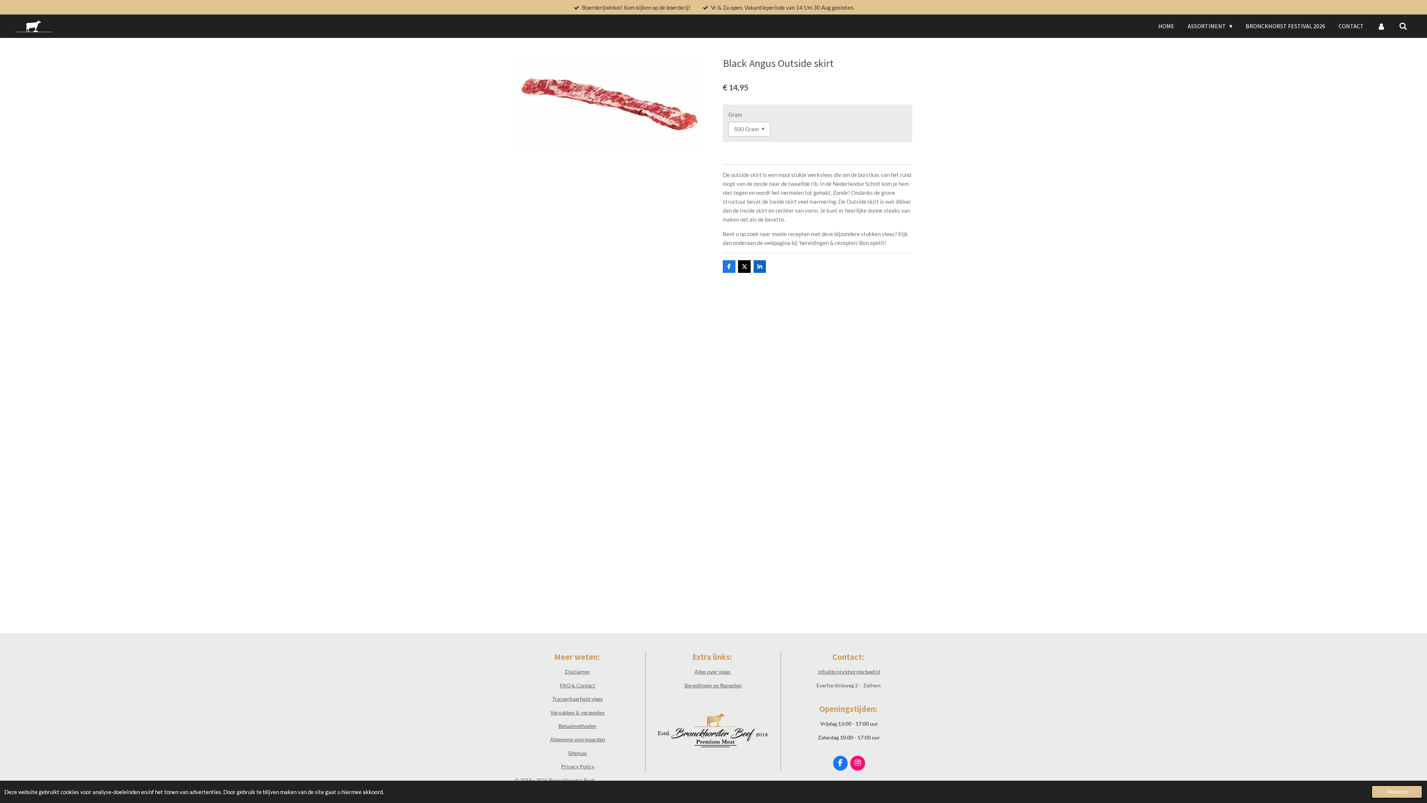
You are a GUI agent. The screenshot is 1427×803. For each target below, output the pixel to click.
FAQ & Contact (577, 685)
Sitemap (577, 753)
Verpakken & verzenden (577, 712)
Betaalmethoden (577, 726)
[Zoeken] (1403, 26)
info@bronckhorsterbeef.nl (849, 671)
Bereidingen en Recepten (713, 685)
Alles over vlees (713, 671)
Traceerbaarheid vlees (577, 699)
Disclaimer (577, 671)
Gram (735, 114)
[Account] (1381, 26)
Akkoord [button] (1397, 792)
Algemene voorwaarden (577, 739)
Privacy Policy (577, 766)
